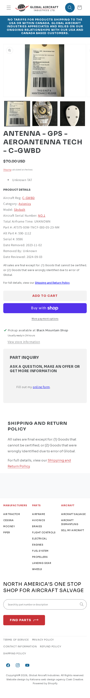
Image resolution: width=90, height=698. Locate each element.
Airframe (38, 514)
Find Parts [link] (20, 620)
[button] (9, 7)
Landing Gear (41, 563)
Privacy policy (43, 639)
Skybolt (19, 209)
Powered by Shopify (45, 683)
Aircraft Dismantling (69, 522)
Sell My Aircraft (72, 530)
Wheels (37, 569)
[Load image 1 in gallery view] (17, 113)
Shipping (7, 169)
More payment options (45, 318)
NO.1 (41, 215)
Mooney (9, 526)
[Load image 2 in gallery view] (45, 113)
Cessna (8, 520)
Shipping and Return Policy (52, 282)
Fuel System (40, 550)
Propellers (40, 557)
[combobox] (45, 604)
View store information (24, 342)
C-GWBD (28, 198)
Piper (6, 532)
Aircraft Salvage (73, 514)
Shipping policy (14, 653)
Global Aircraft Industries (44, 675)
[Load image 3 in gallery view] (72, 113)
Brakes (37, 526)
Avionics (25, 204)
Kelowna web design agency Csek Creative (56, 679)
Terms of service (16, 639)
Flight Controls (43, 532)
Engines (37, 544)
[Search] (82, 604)
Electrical (39, 538)
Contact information (20, 646)
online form (41, 387)
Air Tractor (11, 514)
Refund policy (50, 646)
